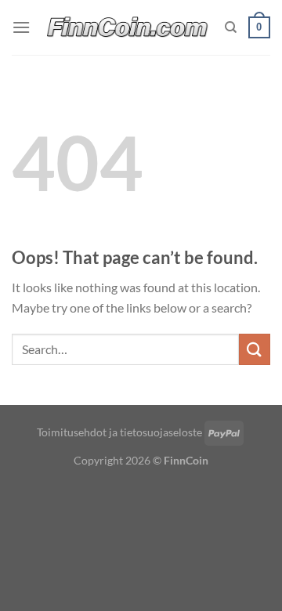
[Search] (231, 27)
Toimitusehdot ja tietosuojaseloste (119, 432)
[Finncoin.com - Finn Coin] (127, 28)
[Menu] (21, 27)
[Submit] (254, 349)
